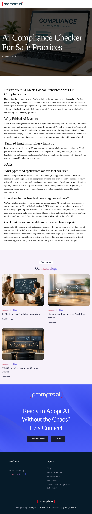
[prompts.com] (69, 507)
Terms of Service (54, 472)
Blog (49, 468)
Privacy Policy (53, 476)
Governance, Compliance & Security (58, 486)
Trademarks (52, 480)
